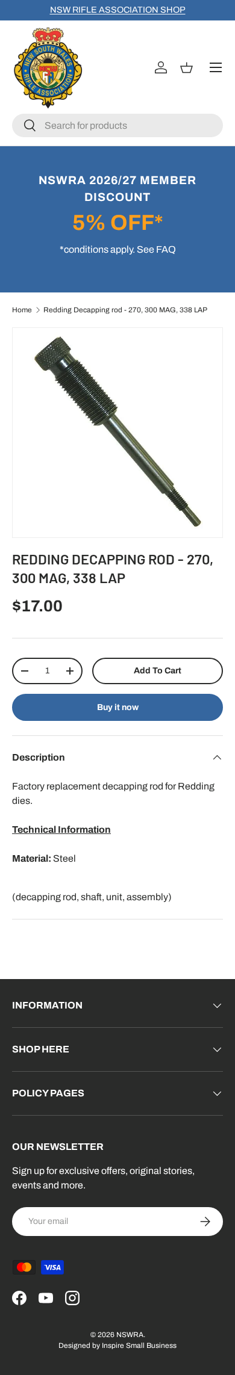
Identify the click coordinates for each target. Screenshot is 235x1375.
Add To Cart (157, 670)
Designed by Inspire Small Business (117, 1345)
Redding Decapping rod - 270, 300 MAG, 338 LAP (125, 310)
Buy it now (118, 707)
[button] (188, 67)
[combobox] (117, 125)
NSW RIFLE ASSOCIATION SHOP (118, 9)
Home (22, 310)
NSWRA (129, 1334)
